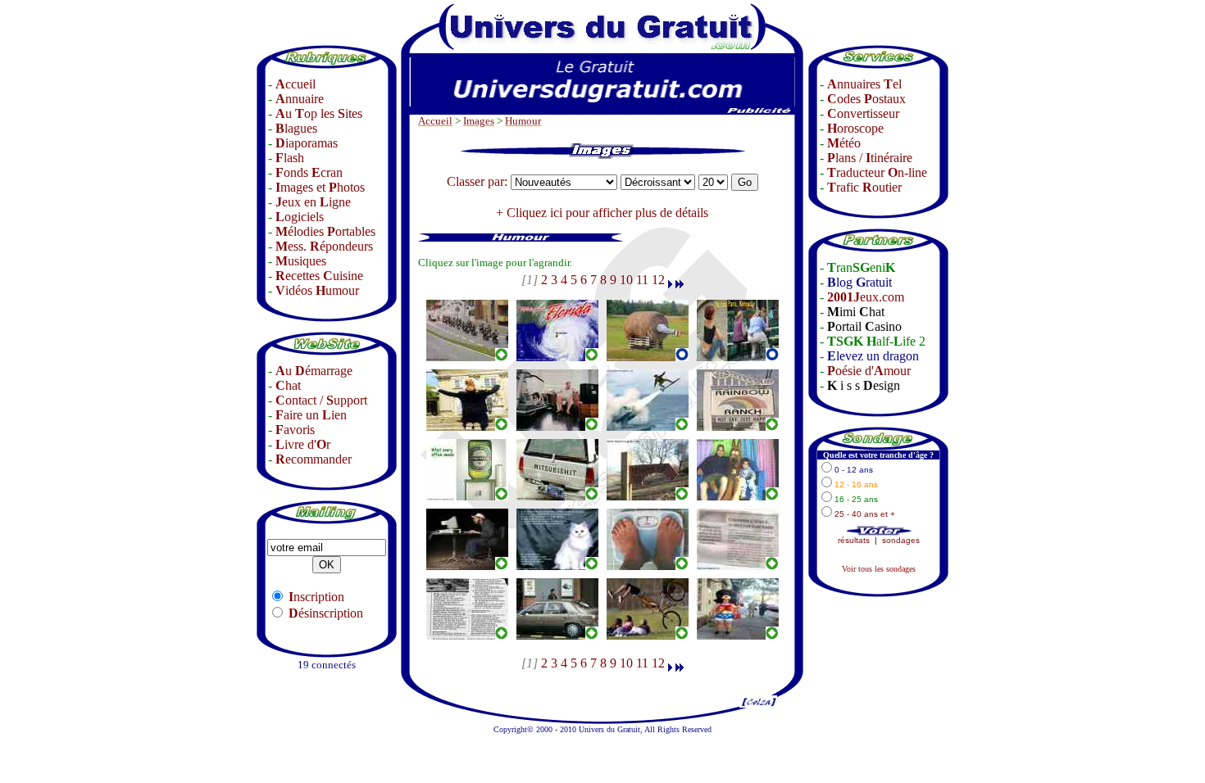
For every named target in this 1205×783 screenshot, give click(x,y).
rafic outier (864, 187)
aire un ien (311, 415)
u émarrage (313, 371)
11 (642, 280)
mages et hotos (320, 187)
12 (658, 280)
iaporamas (306, 143)
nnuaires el (864, 84)
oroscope (855, 128)
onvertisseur (863, 113)
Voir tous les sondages (879, 568)
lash (289, 158)
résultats (854, 540)
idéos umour (317, 290)
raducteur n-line (877, 172)
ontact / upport (321, 400)
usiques (300, 261)
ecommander (313, 459)
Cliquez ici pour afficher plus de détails (607, 213)
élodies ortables (325, 231)
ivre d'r (302, 444)
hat (288, 385)
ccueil (295, 84)
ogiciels (299, 217)
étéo (844, 143)
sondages (901, 540)
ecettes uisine (319, 276)
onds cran (309, 172)
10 (626, 280)
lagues (296, 128)
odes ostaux (866, 99)
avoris (295, 430)
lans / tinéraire (869, 158)
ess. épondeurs (324, 246)
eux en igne (313, 202)
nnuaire (299, 99)
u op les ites (318, 113)
